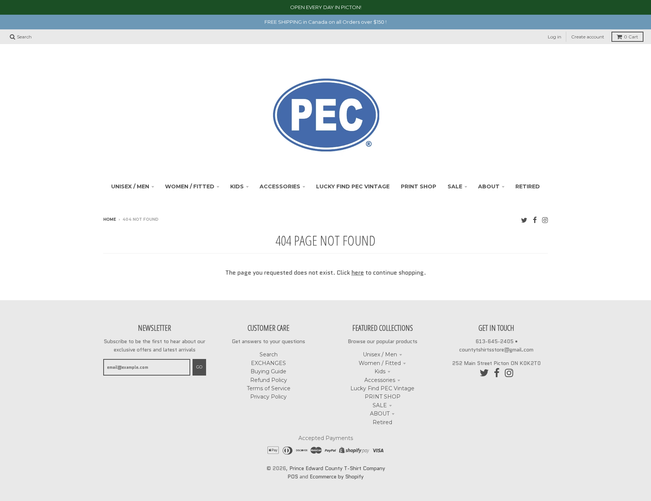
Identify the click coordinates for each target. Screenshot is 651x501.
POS (292, 476)
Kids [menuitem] (237, 186)
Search (269, 354)
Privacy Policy (268, 396)
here (357, 272)
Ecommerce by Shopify (337, 476)
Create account (587, 37)
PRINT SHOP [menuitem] (418, 186)
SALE (380, 405)
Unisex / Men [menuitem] (130, 186)
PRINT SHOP (382, 396)
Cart (631, 37)
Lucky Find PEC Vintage (382, 388)
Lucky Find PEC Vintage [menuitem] (353, 186)
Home (109, 219)
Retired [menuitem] (527, 186)
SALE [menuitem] (455, 186)
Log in (554, 37)
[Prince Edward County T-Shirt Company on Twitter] (524, 220)
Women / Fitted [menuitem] (189, 186)
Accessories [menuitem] (280, 186)
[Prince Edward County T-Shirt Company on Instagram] (545, 220)
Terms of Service (268, 388)
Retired (382, 422)
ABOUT (380, 413)
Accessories (379, 380)
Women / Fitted (380, 363)
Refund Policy (268, 380)
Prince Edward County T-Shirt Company (337, 468)
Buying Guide (268, 371)
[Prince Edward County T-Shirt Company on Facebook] (535, 220)
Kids (379, 371)
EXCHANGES (268, 363)
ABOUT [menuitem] (489, 186)
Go (199, 367)
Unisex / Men (380, 354)
